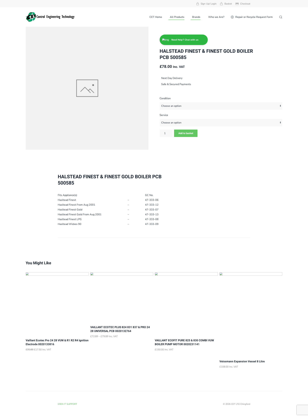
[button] (280, 17)
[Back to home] (50, 17)
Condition (165, 98)
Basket (228, 3)
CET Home (156, 17)
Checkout (245, 3)
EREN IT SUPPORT (67, 404)
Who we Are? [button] (216, 17)
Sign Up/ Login (209, 3)
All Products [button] (177, 17)
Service (164, 115)
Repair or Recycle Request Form (254, 17)
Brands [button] (196, 17)
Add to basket (185, 133)
